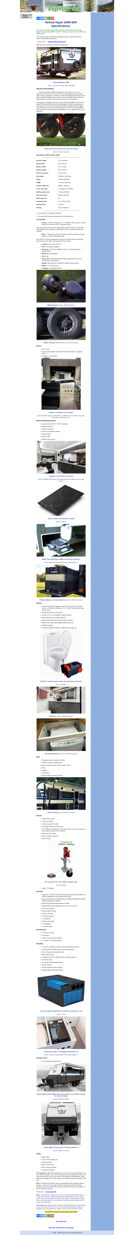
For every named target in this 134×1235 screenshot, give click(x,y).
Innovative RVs (51, 1192)
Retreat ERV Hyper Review (57, 41)
